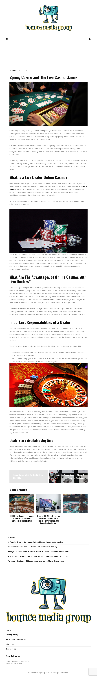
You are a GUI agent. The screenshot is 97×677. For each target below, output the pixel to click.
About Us (10, 644)
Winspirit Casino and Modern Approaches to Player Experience (36, 561)
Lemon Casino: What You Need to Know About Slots (28, 477)
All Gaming (13, 70)
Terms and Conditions (16, 639)
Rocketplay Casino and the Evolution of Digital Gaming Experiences (38, 556)
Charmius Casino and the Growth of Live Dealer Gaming (32, 547)
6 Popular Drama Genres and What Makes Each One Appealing (35, 542)
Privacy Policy (12, 634)
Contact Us (11, 649)
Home (8, 630)
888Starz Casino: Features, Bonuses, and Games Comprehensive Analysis (21, 518)
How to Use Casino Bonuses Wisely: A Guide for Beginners (69, 477)
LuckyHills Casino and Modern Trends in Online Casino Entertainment (38, 551)
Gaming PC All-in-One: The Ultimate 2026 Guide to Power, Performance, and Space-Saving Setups (48, 519)
